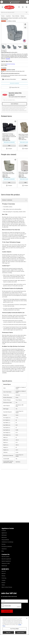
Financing (4, 578)
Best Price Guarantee (15, 1)
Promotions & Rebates (7, 546)
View (9, 145)
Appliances (4, 533)
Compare (10, 148)
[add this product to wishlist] (25, 27)
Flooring (3, 544)
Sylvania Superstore (6, 561)
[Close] (26, 618)
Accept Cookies (20, 632)
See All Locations (5, 556)
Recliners (22, 16)
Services (3, 573)
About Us (4, 571)
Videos (3, 585)
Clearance (4, 548)
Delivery (3, 575)
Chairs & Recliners (15, 16)
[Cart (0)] (26, 7)
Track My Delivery (15, 2)
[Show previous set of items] (1, 2)
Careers (3, 580)
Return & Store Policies (7, 587)
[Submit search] (26, 12)
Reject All (8, 632)
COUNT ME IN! (7, 611)
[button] (2, 7)
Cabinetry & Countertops (7, 542)
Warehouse (4, 565)
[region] (14, 625)
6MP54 (6, 65)
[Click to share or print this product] (25, 24)
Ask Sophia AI (14, 103)
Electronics (4, 537)
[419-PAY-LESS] (22, 7)
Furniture (3, 16)
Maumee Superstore (6, 559)
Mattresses (4, 535)
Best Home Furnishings (10, 64)
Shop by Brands (5, 539)
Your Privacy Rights (14, 628)
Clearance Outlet (6, 563)
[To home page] (9, 7)
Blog (3, 551)
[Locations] (19, 7)
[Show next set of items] (27, 2)
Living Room (8, 16)
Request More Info (15, 87)
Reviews (3, 582)
